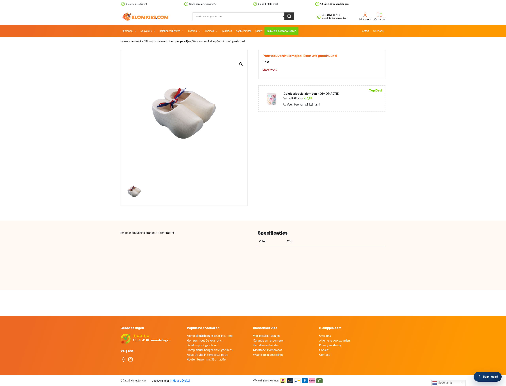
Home (124, 41)
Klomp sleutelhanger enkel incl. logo (210, 336)
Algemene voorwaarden (334, 340)
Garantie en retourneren (268, 340)
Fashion (192, 31)
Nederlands (444, 382)
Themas (209, 31)
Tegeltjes (227, 31)
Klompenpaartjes (180, 41)
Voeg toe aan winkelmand (303, 104)
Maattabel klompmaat (267, 350)
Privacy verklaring (330, 345)
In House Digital (180, 380)
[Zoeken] (289, 16)
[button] (241, 64)
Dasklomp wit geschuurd (202, 345)
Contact (365, 31)
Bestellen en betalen (266, 345)
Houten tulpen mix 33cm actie (206, 359)
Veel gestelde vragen (266, 336)
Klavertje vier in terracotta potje (207, 355)
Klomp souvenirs (156, 41)
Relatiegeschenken (170, 31)
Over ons (378, 31)
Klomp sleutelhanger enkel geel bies (209, 350)
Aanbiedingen (243, 31)
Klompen (128, 31)
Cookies (324, 350)
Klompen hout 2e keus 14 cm (205, 340)
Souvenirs (146, 31)
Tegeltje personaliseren (281, 31)
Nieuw (258, 31)
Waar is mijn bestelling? (268, 355)
